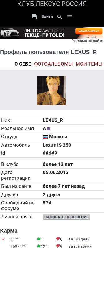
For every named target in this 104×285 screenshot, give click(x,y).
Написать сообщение (66, 217)
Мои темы (89, 64)
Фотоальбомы (53, 64)
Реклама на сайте (87, 41)
